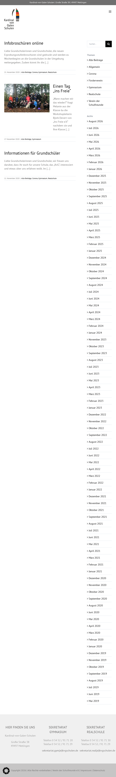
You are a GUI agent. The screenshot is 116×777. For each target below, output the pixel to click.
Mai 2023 (94, 380)
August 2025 (96, 203)
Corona (35, 72)
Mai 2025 (94, 223)
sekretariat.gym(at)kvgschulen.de (60, 750)
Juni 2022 (94, 455)
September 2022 (98, 435)
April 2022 (94, 469)
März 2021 (94, 557)
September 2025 (98, 196)
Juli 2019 (94, 687)
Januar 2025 (95, 250)
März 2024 (94, 319)
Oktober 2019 (96, 666)
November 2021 (97, 503)
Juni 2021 (94, 537)
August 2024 (96, 285)
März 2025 (94, 237)
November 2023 (97, 339)
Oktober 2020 (96, 591)
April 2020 (94, 626)
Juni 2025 (94, 216)
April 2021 (94, 551)
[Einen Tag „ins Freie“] (27, 98)
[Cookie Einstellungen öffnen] (6, 773)
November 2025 (97, 182)
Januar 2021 (95, 571)
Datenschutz (99, 770)
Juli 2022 (94, 448)
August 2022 (96, 441)
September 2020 (98, 598)
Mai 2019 (94, 701)
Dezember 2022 (97, 414)
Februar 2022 (96, 482)
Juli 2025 (94, 210)
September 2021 (98, 516)
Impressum (86, 770)
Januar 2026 (95, 169)
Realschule (52, 72)
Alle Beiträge (26, 72)
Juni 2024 (94, 298)
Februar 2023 (96, 400)
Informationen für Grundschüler (32, 153)
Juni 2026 (94, 135)
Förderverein (96, 80)
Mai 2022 (94, 462)
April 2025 (94, 230)
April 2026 (94, 148)
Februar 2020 (96, 639)
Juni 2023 (94, 373)
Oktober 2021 (96, 510)
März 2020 (94, 632)
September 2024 (98, 278)
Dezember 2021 (97, 496)
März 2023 (94, 394)
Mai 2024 (94, 305)
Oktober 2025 (96, 189)
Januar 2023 (95, 407)
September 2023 (98, 353)
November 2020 (97, 585)
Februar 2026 (96, 162)
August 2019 (96, 680)
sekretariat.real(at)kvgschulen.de (97, 750)
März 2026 (94, 155)
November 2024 (97, 264)
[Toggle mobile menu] (110, 11)
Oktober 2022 (96, 428)
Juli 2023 (94, 366)
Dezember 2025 (97, 175)
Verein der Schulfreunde (96, 102)
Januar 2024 (95, 332)
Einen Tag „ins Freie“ (62, 88)
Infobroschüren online (23, 43)
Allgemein (94, 66)
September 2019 (98, 673)
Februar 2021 (96, 564)
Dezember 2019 (97, 653)
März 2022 (94, 476)
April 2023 (94, 387)
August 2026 (96, 121)
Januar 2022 (95, 489)
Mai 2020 (94, 619)
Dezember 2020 (97, 578)
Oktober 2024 (96, 271)
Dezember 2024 (97, 257)
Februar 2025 (96, 244)
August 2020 (96, 605)
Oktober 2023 (96, 346)
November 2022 (97, 421)
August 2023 (96, 360)
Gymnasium (42, 72)
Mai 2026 (94, 141)
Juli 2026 (94, 128)
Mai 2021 (94, 544)
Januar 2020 (95, 646)
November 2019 (97, 660)
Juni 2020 (94, 612)
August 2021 (96, 523)
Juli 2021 (94, 530)
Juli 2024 (94, 291)
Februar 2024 (96, 325)
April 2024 (94, 312)
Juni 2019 (94, 694)
